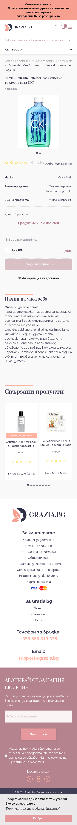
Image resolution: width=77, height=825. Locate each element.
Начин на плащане (38, 546)
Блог (38, 620)
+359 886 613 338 (38, 639)
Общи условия (38, 558)
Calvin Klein (65, 177)
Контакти (38, 614)
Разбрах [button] (38, 818)
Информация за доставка (40, 278)
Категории (14, 49)
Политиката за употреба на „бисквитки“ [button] (33, 808)
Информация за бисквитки (38, 576)
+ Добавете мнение (57, 164)
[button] (37, 153)
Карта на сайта (38, 582)
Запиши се (38, 734)
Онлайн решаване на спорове (38, 570)
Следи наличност (38, 264)
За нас (38, 608)
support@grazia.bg (39, 658)
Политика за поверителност (38, 564)
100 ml (17, 250)
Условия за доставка (38, 540)
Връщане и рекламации (38, 552)
